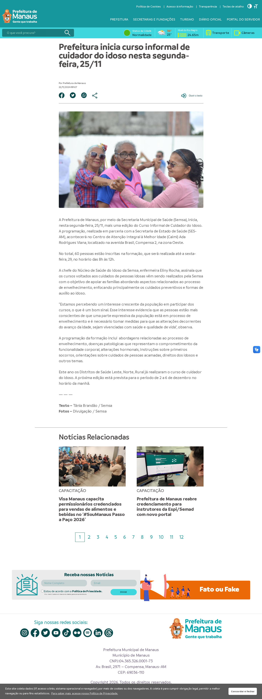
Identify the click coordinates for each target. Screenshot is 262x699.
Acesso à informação (179, 6)
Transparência (208, 6)
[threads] (108, 632)
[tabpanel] (92, 484)
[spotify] (87, 632)
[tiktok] (66, 632)
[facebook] (35, 632)
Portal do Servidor (243, 19)
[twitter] (45, 632)
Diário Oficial (210, 19)
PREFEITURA (119, 19)
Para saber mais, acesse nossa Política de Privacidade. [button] (84, 693)
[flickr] (77, 632)
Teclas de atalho (233, 6)
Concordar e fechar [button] (243, 691)
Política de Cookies (148, 6)
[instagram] (24, 632)
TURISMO (187, 19)
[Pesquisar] (67, 33)
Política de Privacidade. (87, 591)
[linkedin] (98, 632)
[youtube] (56, 632)
